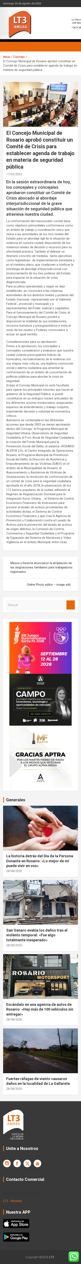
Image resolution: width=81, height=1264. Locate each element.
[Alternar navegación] (8, 46)
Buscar (70, 605)
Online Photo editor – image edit (49, 584)
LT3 (51, 1257)
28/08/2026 (14, 871)
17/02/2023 (14, 174)
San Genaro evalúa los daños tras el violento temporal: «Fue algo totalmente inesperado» (37, 935)
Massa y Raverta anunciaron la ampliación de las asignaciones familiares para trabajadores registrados (41, 567)
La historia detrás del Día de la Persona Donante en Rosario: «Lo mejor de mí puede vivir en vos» (39, 861)
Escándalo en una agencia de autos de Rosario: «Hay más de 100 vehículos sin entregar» (39, 1009)
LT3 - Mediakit (12, 1201)
